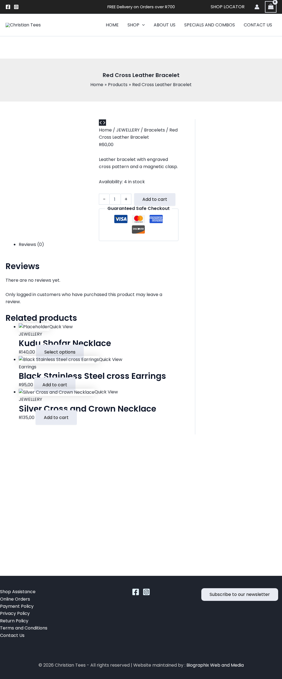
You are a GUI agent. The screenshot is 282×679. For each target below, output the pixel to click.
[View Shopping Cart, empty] (270, 6)
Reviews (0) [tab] (31, 244)
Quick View (61, 327)
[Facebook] (8, 6)
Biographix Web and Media (215, 665)
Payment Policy (17, 606)
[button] (142, 25)
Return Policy (14, 621)
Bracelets (154, 130)
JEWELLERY (128, 130)
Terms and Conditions (23, 628)
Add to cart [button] (54, 385)
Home (105, 130)
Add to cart (154, 199)
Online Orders (15, 599)
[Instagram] (16, 6)
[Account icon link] (256, 6)
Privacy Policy (15, 613)
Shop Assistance (18, 591)
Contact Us (12, 635)
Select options (59, 352)
